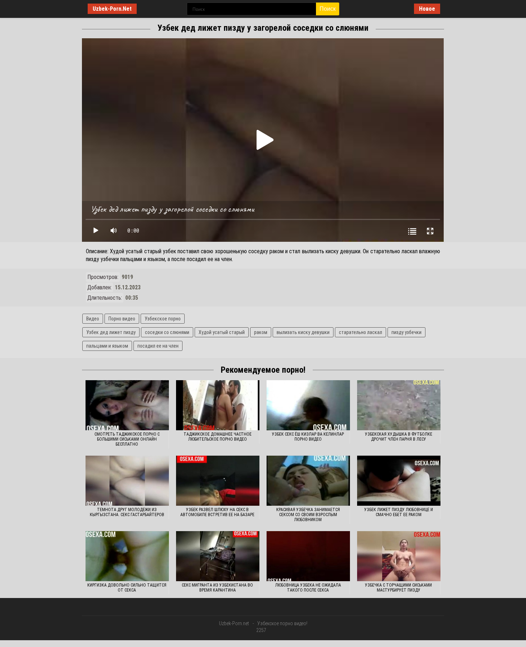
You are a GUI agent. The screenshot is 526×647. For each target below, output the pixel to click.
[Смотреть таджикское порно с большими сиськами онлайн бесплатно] (127, 405)
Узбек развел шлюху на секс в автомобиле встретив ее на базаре (217, 512)
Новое (427, 8)
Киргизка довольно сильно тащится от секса (126, 588)
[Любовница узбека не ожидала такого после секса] (308, 556)
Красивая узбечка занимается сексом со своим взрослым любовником (308, 514)
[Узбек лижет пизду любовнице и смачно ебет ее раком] (398, 481)
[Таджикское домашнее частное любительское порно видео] (217, 405)
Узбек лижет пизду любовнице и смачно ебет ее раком (398, 512)
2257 (261, 630)
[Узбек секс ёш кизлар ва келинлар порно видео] (308, 405)
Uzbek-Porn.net (234, 623)
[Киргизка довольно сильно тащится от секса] (127, 556)
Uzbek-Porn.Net (112, 8)
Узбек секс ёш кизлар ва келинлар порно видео (308, 437)
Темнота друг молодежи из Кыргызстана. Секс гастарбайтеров (127, 512)
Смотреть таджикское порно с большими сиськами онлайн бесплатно (127, 439)
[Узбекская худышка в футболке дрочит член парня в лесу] (398, 405)
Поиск (328, 9)
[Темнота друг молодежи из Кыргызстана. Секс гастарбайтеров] (127, 481)
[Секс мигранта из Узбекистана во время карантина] (217, 556)
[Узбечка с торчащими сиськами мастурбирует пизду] (398, 556)
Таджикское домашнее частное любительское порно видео (218, 437)
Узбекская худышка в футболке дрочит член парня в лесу (398, 437)
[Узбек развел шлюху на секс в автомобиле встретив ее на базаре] (217, 481)
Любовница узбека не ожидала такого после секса (308, 588)
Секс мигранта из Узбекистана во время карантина (217, 588)
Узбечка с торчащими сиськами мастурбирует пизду (398, 588)
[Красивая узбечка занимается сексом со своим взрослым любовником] (308, 481)
